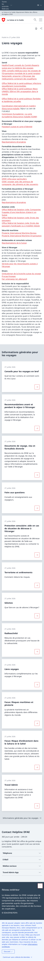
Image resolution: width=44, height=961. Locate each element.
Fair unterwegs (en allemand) (14, 279)
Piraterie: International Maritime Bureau (19, 233)
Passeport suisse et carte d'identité (17, 126)
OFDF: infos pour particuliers (14, 179)
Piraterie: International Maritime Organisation (22, 236)
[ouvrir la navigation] (40, 20)
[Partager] (41, 28)
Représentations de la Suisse (14, 243)
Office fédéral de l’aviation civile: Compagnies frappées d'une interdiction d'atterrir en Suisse (21, 212)
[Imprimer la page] (36, 28)
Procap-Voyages (9, 276)
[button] (40, 885)
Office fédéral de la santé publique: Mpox (20, 88)
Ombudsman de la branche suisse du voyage (21, 273)
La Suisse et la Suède (15, 20)
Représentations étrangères (14, 142)
